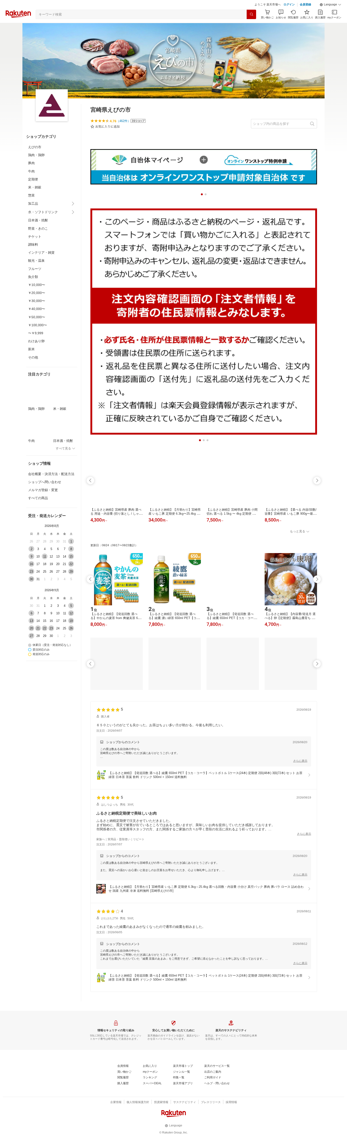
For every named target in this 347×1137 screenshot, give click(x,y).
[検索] (251, 14)
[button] (330, 5)
